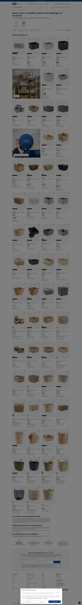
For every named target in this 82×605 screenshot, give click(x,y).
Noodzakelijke (42, 601)
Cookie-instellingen (28, 601)
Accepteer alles (54, 601)
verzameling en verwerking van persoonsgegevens (33, 598)
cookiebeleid (45, 598)
